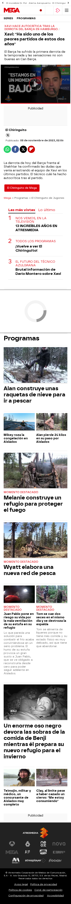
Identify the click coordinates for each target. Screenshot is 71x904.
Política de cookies (20, 890)
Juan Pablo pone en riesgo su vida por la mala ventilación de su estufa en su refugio (19, 620)
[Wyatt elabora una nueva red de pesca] (35, 540)
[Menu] (66, 10)
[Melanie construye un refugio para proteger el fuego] (35, 471)
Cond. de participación (48, 890)
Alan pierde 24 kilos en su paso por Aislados (51, 438)
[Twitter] (7, 135)
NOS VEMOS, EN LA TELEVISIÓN (30, 219)
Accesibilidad (55, 895)
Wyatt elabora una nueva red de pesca (30, 570)
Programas (26, 18)
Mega (7, 197)
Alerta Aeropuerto (40, 3)
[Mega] (19, 10)
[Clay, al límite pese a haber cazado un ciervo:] (51, 778)
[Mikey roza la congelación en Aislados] (19, 422)
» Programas (20, 197)
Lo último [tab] (46, 210)
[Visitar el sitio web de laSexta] (27, 844)
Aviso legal (21, 884)
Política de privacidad (43, 884)
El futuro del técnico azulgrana (35, 263)
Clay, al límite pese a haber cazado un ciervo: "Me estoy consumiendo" (50, 796)
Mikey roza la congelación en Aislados (16, 438)
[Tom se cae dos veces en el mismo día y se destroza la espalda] (51, 595)
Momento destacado (21, 492)
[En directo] (40, 10)
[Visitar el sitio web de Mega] (12, 852)
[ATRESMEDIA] (35, 833)
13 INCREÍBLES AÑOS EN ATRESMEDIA (36, 228)
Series (8, 18)
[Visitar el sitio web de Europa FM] (59, 852)
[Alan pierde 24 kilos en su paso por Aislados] (51, 422)
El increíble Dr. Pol (16, 3)
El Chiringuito (60, 3)
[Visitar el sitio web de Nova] (59, 844)
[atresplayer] (58, 10)
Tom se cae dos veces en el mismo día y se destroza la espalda (51, 619)
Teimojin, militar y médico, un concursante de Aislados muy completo (17, 797)
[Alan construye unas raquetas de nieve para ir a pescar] (35, 365)
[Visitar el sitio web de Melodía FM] (15, 860)
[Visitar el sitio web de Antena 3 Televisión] (12, 844)
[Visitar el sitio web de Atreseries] (27, 852)
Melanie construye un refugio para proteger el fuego (33, 504)
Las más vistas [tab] (21, 210)
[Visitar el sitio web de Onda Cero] (43, 852)
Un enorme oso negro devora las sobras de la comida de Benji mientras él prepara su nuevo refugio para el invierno (34, 741)
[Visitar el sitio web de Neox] (43, 844)
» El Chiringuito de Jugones (46, 197)
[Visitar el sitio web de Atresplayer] (35, 860)
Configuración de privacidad (26, 895)
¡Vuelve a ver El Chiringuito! (28, 248)
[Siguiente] (68, 3)
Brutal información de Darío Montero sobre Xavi (38, 271)
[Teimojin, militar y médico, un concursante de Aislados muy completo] (19, 778)
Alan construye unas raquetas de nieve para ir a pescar (34, 394)
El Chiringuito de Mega (22, 187)
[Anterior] (2, 3)
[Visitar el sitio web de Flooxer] (55, 860)
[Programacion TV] (49, 10)
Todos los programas (35, 241)
